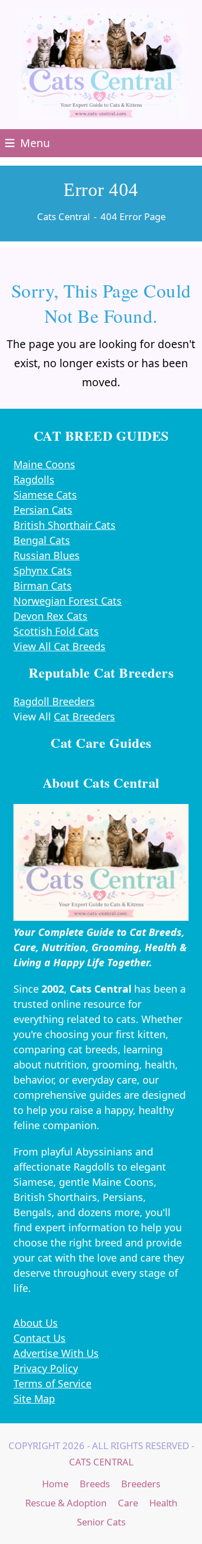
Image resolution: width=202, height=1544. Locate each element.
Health (163, 1502)
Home (55, 1483)
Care (128, 1502)
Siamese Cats (45, 494)
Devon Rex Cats (50, 616)
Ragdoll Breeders (54, 701)
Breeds (95, 1483)
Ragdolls (33, 479)
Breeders (140, 1483)
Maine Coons (44, 464)
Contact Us (39, 1338)
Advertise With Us (56, 1353)
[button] (27, 142)
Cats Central (101, 1461)
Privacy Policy (45, 1368)
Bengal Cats (41, 540)
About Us (35, 1323)
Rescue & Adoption (66, 1502)
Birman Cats (42, 585)
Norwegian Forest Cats (67, 600)
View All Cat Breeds (59, 646)
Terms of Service (52, 1383)
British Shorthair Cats (64, 525)
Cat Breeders (84, 716)
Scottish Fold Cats (56, 631)
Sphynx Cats (42, 570)
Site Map (34, 1398)
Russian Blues (46, 555)
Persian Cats (42, 510)
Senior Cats (101, 1521)
